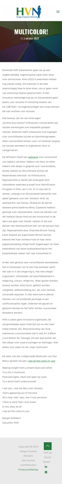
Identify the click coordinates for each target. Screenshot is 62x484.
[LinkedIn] (46, 466)
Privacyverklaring (28, 469)
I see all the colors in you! (41, 360)
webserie (33, 157)
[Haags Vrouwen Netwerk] (29, 11)
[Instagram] (46, 472)
